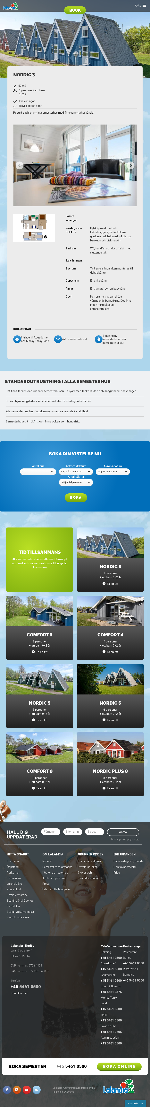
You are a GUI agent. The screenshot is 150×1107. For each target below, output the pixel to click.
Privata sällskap (88, 867)
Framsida (13, 861)
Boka (76, 497)
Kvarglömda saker (18, 917)
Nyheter (47, 861)
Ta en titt (112, 584)
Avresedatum (113, 466)
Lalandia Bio (14, 883)
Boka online (119, 1066)
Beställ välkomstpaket (20, 912)
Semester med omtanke (57, 867)
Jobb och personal (54, 878)
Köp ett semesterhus (55, 872)
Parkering (13, 872)
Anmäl (123, 832)
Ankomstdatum (76, 466)
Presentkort (14, 889)
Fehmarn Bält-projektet (56, 889)
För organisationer (89, 861)
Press (46, 883)
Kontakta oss (19, 993)
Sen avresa (14, 878)
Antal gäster (76, 477)
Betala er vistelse (17, 895)
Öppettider (13, 867)
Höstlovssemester (124, 867)
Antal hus (38, 466)
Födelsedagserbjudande (128, 861)
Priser (117, 872)
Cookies (69, 1091)
